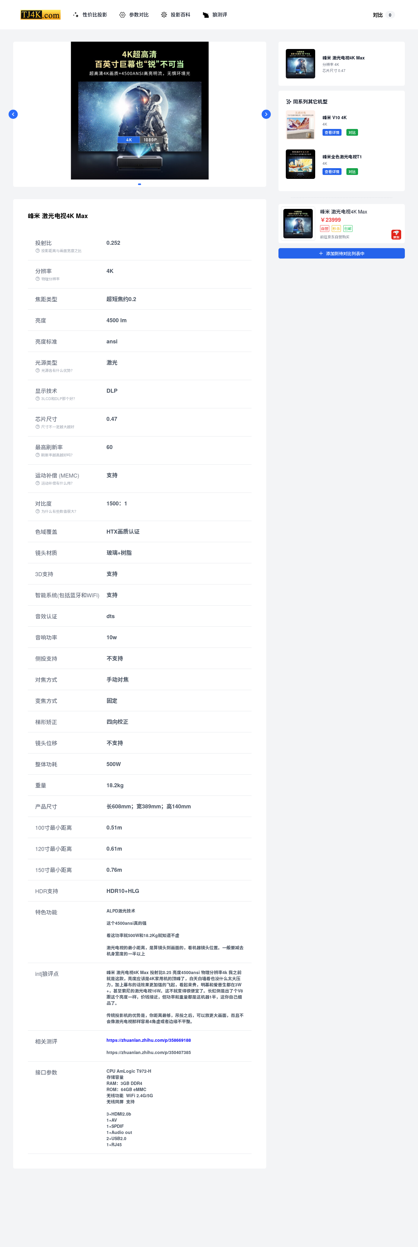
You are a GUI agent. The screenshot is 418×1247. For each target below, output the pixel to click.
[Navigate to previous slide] (13, 114)
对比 (352, 132)
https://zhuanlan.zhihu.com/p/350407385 (148, 1052)
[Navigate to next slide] (266, 114)
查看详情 (332, 132)
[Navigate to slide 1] (139, 184)
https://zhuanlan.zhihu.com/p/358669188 (148, 1040)
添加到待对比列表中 (345, 253)
